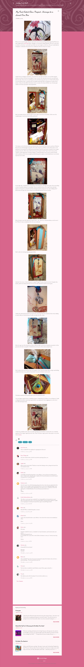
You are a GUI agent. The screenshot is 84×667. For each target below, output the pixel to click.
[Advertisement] (67, 28)
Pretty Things (23, 455)
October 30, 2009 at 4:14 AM (26, 493)
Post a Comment (20, 581)
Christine (22, 545)
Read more (56, 621)
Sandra (22, 472)
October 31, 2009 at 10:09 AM (26, 523)
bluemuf (22, 515)
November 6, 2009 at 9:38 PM (26, 578)
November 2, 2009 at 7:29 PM (26, 562)
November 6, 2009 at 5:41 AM (26, 570)
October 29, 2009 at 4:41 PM (26, 459)
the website (19, 434)
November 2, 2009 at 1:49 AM (26, 553)
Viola (22, 566)
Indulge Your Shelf (22, 3)
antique (20, 442)
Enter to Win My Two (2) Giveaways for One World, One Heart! (29, 626)
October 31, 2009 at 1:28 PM (26, 541)
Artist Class (26, 43)
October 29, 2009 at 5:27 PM (26, 468)
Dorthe (22, 527)
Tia (21, 574)
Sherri (22, 507)
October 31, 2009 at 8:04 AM (26, 511)
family (30, 442)
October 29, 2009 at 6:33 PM (26, 479)
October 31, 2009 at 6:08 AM (26, 503)
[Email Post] (19, 439)
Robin (22, 556)
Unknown (23, 483)
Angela (22, 463)
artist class (25, 442)
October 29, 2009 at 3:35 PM (26, 451)
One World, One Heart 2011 (21, 641)
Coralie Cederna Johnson (25, 497)
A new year (18, 610)
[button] (58, 11)
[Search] (70, 4)
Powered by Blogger (43, 658)
